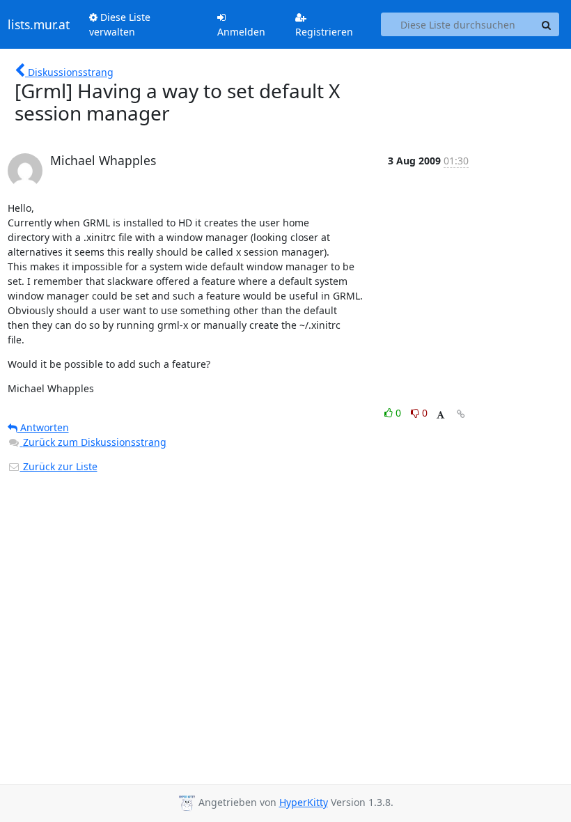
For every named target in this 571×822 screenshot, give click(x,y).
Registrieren (324, 31)
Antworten (43, 427)
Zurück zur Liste (58, 466)
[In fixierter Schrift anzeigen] (440, 414)
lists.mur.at (39, 24)
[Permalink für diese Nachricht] (461, 414)
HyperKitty (303, 802)
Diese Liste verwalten (119, 24)
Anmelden (241, 31)
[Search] (546, 24)
